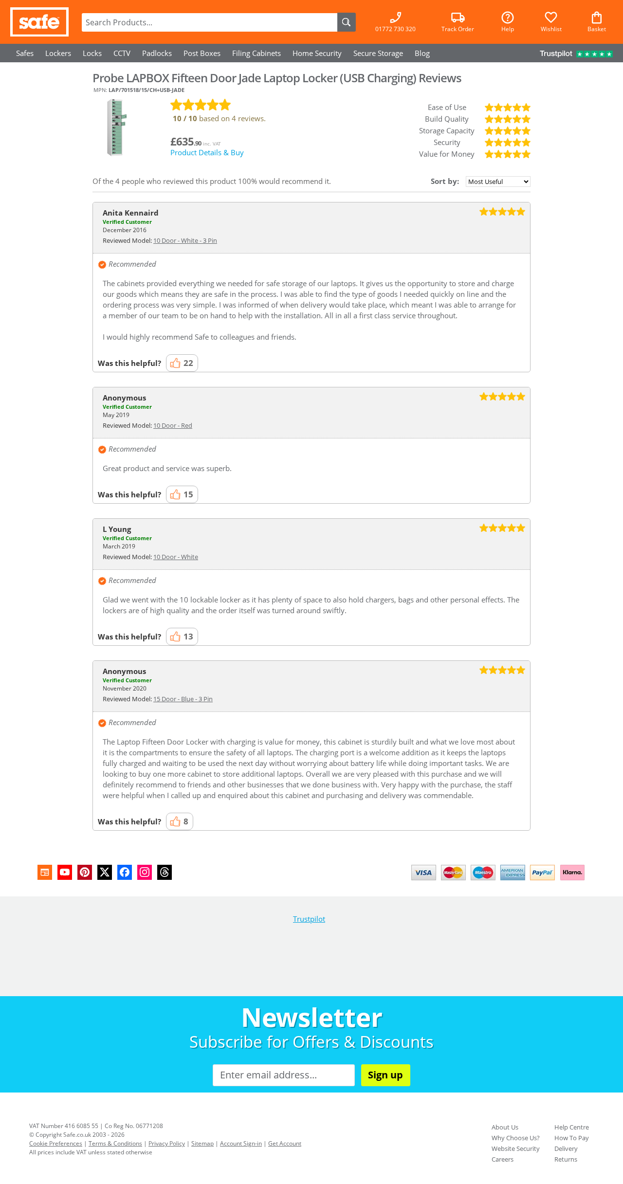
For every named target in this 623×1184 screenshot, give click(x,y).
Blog (422, 53)
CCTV (121, 53)
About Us (505, 1127)
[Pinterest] (84, 872)
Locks (92, 53)
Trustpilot (309, 919)
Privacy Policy (166, 1143)
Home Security (317, 53)
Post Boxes (201, 53)
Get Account (284, 1143)
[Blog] (44, 872)
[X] (104, 872)
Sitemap (202, 1143)
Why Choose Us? (516, 1137)
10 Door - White (175, 556)
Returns (565, 1159)
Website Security (516, 1148)
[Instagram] (144, 872)
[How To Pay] (500, 881)
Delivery (566, 1148)
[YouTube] (64, 872)
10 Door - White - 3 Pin (185, 240)
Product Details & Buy (207, 152)
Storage (378, 53)
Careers (502, 1159)
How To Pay (571, 1137)
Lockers (58, 53)
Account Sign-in (241, 1143)
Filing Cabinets (256, 53)
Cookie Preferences (55, 1143)
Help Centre (571, 1127)
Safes (25, 53)
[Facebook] (124, 872)
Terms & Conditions (115, 1143)
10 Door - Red (172, 425)
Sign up (385, 1074)
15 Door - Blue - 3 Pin (183, 698)
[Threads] (164, 872)
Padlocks (157, 53)
